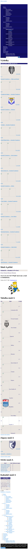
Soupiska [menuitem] (8, 504)
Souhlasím (3, 547)
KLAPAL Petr (4, 468)
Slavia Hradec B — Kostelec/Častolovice (9, 170)
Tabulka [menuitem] (7, 507)
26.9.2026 (18, 150)
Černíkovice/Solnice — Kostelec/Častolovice (10, 94)
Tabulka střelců (9, 21)
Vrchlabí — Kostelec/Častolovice (8, 124)
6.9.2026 (17, 104)
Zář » (7, 489)
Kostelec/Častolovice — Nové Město (8, 216)
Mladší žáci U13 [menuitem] (9, 525)
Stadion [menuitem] (7, 498)
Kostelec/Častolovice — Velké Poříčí (9, 247)
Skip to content (4, 1)
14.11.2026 (17, 257)
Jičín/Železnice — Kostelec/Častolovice (9, 262)
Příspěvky (5, 46)
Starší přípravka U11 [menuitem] (10, 529)
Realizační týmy (9, 10)
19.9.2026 (18, 135)
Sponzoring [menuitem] (8, 499)
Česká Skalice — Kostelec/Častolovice (9, 201)
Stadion (7, 11)
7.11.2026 (18, 242)
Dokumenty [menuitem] (8, 502)
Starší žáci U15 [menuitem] (9, 521)
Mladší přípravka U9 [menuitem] (10, 531)
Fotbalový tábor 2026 (10, 53)
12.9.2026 (18, 119)
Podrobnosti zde (13, 280)
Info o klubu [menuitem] (8, 496)
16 (9, 483)
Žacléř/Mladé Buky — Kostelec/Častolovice (10, 140)
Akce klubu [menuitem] (5, 539)
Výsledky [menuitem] (8, 505)
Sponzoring (8, 12)
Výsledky (8, 18)
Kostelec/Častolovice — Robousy (8, 109)
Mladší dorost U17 (9, 29)
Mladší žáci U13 (9, 38)
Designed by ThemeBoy (6, 491)
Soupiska (8, 17)
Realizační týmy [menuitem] (9, 497)
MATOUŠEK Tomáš (5, 466)
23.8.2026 (18, 74)
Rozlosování (5, 51)
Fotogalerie (5, 47)
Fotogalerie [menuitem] (5, 535)
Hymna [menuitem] (4, 536)
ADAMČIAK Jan (4, 467)
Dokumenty (8, 15)
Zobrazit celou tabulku (5, 434)
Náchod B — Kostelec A (7, 270)
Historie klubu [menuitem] (9, 501)
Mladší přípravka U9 (10, 44)
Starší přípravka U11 (10, 42)
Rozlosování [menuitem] (5, 538)
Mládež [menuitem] (4, 515)
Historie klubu (9, 14)
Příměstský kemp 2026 (10, 54)
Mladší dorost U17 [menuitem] (9, 516)
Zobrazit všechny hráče (5, 471)
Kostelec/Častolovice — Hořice (7, 186)
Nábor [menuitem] (4, 537)
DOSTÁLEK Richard (5, 464)
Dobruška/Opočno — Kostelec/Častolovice (10, 231)
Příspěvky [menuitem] (5, 533)
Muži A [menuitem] (4, 503)
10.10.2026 (18, 180)
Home (4, 7)
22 (8, 485)
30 (9, 486)
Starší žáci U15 (9, 33)
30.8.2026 (18, 89)
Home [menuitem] (4, 494)
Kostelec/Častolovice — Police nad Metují (10, 79)
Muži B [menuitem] (4, 509)
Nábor (4, 50)
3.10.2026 (18, 165)
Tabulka (7, 19)
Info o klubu (8, 9)
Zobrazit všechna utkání (5, 456)
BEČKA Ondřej (4, 470)
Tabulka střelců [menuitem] (9, 508)
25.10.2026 (18, 211)
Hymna (4, 49)
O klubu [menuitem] (5, 495)
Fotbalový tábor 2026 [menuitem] (10, 540)
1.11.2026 (18, 226)
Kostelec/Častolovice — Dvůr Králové (9, 155)
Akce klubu (5, 52)
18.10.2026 (18, 196)
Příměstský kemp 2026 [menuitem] (10, 542)
